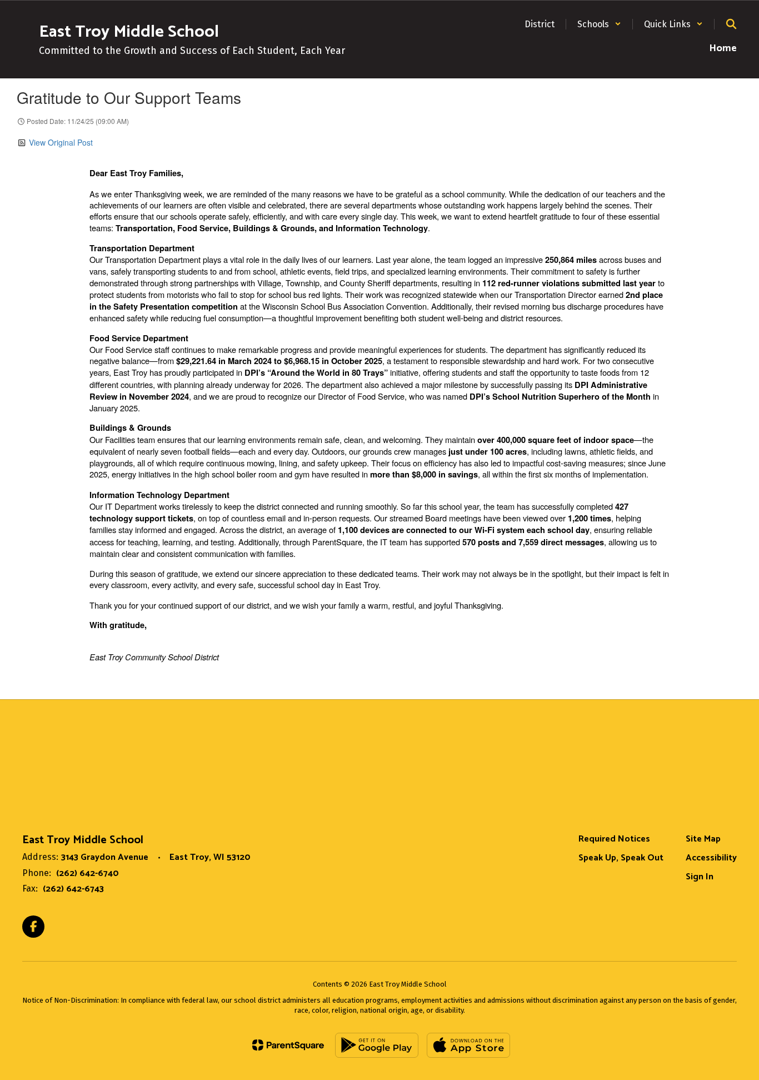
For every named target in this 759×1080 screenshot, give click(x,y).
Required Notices (614, 839)
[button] (599, 24)
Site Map (703, 839)
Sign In (699, 876)
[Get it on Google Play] (376, 1045)
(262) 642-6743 (73, 889)
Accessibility (711, 857)
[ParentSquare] (288, 1045)
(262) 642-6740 (87, 873)
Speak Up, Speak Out (620, 857)
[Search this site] (731, 23)
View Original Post (61, 142)
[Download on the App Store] (468, 1045)
